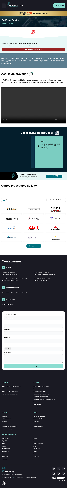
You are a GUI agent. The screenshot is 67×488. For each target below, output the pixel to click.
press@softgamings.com (10, 280)
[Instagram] (58, 473)
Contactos (4, 421)
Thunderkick (37, 448)
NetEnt (35, 438)
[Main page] (13, 4)
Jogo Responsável (38, 426)
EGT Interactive (6, 448)
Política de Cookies (38, 418)
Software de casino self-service (10, 391)
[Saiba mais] (11, 209)
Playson (36, 441)
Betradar (36, 453)
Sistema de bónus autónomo (41, 396)
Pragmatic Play (5, 451)
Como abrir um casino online (9, 426)
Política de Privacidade (39, 416)
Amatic (35, 446)
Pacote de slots (37, 389)
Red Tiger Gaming (38, 443)
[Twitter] (58, 468)
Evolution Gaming (6, 438)
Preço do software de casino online (11, 424)
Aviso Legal (36, 421)
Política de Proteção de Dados (41, 424)
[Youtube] (63, 468)
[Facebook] (53, 468)
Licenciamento (37, 404)
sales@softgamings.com (10, 274)
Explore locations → (8, 304)
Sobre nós (4, 416)
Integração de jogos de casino (41, 386)
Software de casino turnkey (9, 389)
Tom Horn (36, 456)
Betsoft (3, 443)
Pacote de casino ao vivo (40, 391)
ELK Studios (5, 456)
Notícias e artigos (6, 418)
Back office (36, 407)
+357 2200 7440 (7, 292)
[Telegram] (63, 473)
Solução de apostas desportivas (42, 394)
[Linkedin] (53, 473)
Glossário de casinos (7, 429)
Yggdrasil (4, 446)
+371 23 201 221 (21, 292)
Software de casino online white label (11, 386)
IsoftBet (35, 451)
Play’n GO (4, 441)
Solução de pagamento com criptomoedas (44, 399)
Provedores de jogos (7, 23)
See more (32, 246)
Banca (35, 401)
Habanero (4, 459)
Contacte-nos (59, 5)
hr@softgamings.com (41, 280)
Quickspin (4, 453)
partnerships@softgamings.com (44, 274)
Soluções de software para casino (10, 394)
